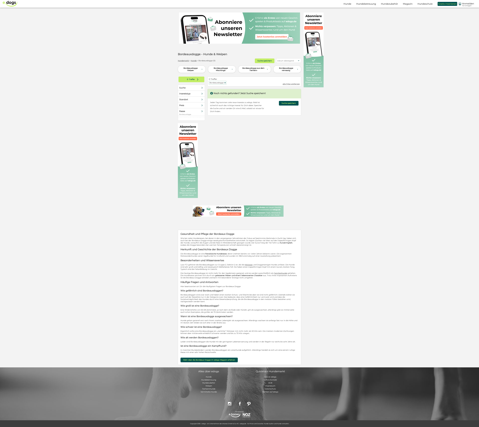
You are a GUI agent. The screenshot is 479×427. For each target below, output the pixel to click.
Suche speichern (264, 61)
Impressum (270, 386)
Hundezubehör (208, 383)
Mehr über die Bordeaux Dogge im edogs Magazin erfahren (209, 360)
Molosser (249, 265)
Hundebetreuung (208, 380)
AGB (270, 383)
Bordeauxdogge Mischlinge (223, 69)
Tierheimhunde (208, 389)
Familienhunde (280, 273)
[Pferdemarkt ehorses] (234, 415)
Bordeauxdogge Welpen (193, 69)
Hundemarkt (183, 61)
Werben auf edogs (270, 392)
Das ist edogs (270, 377)
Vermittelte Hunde (209, 392)
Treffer (193, 79)
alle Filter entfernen (291, 84)
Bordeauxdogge (218, 83)
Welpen (208, 386)
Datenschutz (270, 389)
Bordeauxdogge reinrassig (289, 69)
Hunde (194, 61)
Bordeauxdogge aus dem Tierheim (255, 69)
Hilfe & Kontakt (270, 380)
